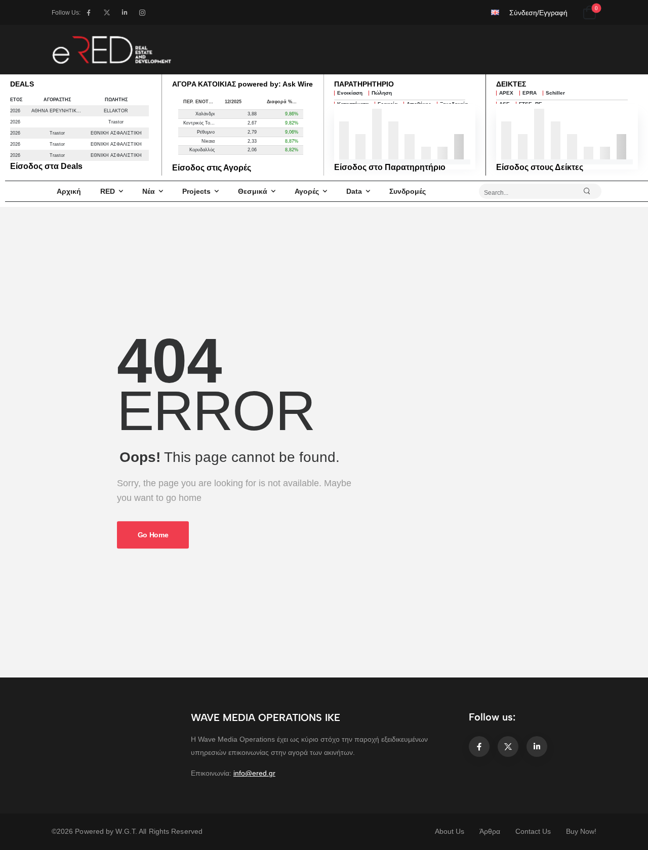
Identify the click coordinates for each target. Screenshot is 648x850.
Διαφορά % (279, 101)
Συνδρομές (407, 191)
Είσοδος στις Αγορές (211, 167)
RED (107, 191)
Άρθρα (489, 831)
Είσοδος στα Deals (46, 166)
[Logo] (112, 49)
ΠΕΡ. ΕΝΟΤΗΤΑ (200, 101)
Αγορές (307, 191)
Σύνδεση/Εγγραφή (538, 13)
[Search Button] (591, 191)
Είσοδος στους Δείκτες (539, 167)
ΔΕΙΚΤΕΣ (511, 84)
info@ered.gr (254, 773)
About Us (449, 831)
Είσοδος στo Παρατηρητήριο (390, 167)
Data (354, 191)
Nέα (148, 191)
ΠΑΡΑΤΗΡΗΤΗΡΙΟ (364, 84)
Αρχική (69, 191)
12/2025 (233, 101)
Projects (196, 191)
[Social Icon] (88, 12)
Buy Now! (581, 831)
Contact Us (533, 831)
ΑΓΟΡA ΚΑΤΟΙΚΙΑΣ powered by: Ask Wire (242, 84)
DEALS (22, 84)
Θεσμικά (252, 191)
